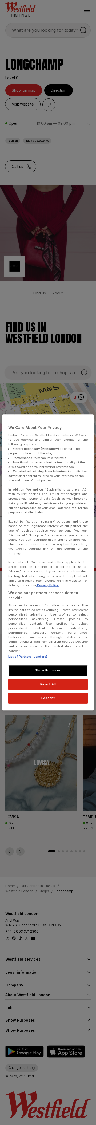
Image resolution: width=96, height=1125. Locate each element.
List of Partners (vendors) (27, 656)
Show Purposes (48, 670)
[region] (48, 562)
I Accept (48, 698)
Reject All (48, 684)
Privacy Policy (47, 585)
